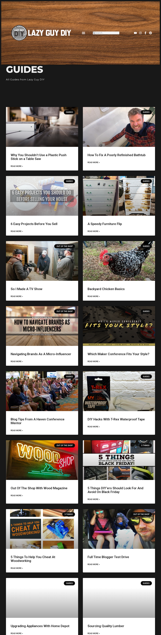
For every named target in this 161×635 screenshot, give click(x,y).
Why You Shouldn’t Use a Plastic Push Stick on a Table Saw (39, 157)
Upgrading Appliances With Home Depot (40, 626)
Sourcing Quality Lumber (106, 626)
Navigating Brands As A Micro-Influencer (41, 354)
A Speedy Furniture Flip (105, 224)
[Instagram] (140, 33)
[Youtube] (135, 33)
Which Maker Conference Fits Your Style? (118, 354)
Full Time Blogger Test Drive (108, 557)
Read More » (17, 166)
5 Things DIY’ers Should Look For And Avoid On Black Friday (115, 490)
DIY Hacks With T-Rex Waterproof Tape (116, 419)
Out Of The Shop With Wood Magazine (39, 488)
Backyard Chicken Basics (106, 289)
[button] (83, 33)
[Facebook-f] (145, 33)
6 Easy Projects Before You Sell (34, 224)
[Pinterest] (150, 33)
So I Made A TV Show (26, 289)
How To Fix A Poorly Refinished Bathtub (117, 155)
